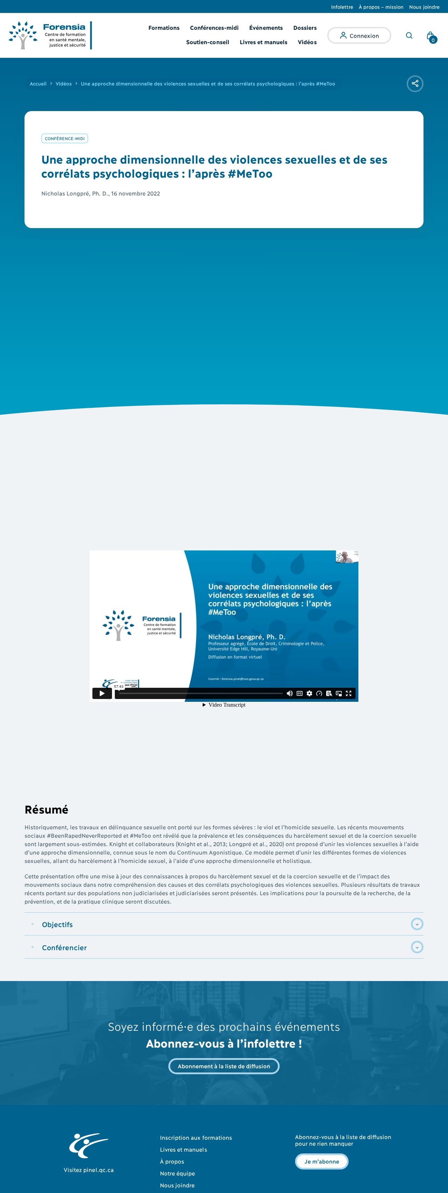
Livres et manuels (263, 41)
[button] (224, 923)
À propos (172, 1161)
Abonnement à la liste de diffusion (224, 1065)
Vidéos (307, 41)
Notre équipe (177, 1173)
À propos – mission (381, 6)
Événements (266, 27)
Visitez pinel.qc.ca (89, 1169)
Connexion (364, 35)
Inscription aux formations (196, 1137)
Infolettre (342, 6)
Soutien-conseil (207, 41)
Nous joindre (424, 6)
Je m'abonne (321, 1161)
